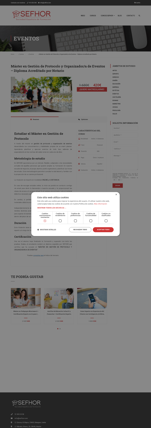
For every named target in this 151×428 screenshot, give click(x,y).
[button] (75, 208)
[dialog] (75, 214)
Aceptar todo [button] (103, 229)
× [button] (116, 194)
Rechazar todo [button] (80, 229)
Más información (100, 204)
